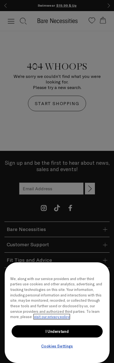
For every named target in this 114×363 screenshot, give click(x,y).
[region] (57, 312)
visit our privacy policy (51, 316)
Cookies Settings (57, 346)
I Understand (57, 331)
